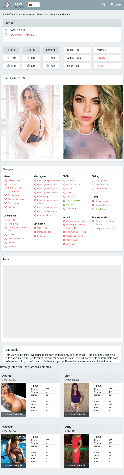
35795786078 (17, 30)
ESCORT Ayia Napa (12, 14)
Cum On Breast (102, 205)
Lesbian (41, 236)
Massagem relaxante (47, 211)
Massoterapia (43, 196)
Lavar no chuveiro (16, 238)
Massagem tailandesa (47, 192)
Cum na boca (102, 201)
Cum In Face (101, 209)
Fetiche (11, 207)
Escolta (11, 220)
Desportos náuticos (105, 228)
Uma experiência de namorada (75, 226)
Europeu (101, 57)
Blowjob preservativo (76, 221)
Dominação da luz (74, 184)
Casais (11, 234)
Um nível (12, 184)
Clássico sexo (14, 180)
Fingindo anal (102, 184)
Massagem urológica (47, 188)
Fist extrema (101, 188)
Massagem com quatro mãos (48, 201)
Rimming (12, 246)
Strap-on (70, 196)
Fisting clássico (103, 180)
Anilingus (70, 244)
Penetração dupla (16, 199)
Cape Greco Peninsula (35, 14)
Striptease (42, 228)
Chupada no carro (74, 236)
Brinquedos (13, 203)
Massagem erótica (46, 184)
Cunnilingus (71, 240)
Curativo (70, 204)
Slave (68, 192)
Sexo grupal (13, 195)
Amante (70, 180)
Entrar (118, 5)
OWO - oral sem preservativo (15, 189)
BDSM (69, 188)
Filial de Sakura (44, 215)
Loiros (100, 66)
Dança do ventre (44, 232)
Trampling (71, 208)
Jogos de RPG (73, 200)
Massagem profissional (48, 180)
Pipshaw (12, 242)
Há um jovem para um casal (18, 229)
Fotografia (13, 224)
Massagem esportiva (47, 207)
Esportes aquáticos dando (105, 223)
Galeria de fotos (15, 78)
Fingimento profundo (76, 232)
